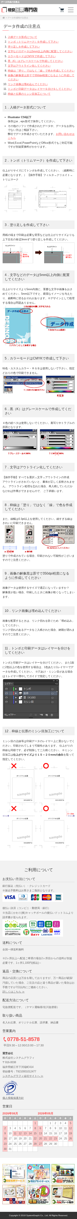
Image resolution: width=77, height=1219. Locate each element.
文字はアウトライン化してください (29, 65)
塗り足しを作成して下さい (24, 46)
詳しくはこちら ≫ (13, 991)
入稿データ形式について (22, 37)
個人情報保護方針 (13, 1097)
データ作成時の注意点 (18, 18)
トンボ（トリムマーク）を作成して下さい (33, 41)
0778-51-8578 (23, 1039)
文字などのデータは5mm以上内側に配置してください (40, 51)
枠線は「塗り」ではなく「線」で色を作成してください (41, 70)
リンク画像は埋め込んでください (28, 84)
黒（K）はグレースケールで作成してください (35, 61)
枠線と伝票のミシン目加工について (29, 93)
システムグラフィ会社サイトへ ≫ (22, 1076)
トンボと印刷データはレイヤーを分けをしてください (40, 88)
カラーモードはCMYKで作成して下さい (32, 56)
